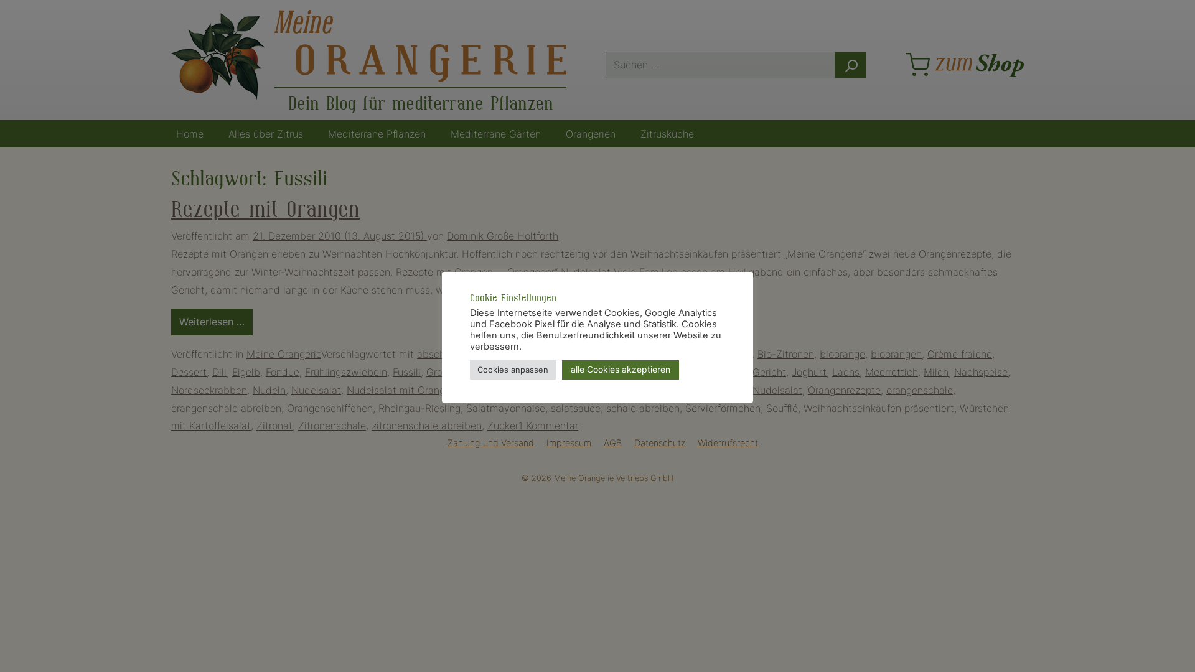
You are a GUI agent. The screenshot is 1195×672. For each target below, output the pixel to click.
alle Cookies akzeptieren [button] (620, 369)
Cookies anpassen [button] (512, 370)
